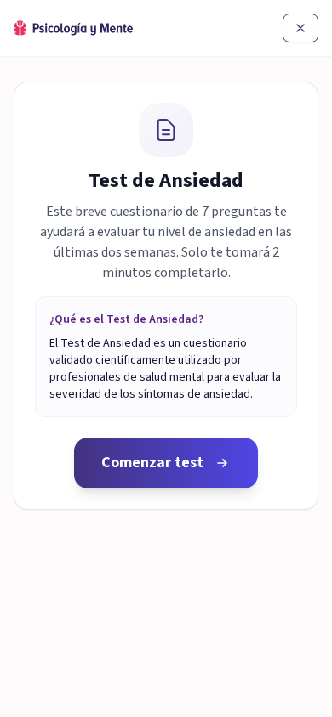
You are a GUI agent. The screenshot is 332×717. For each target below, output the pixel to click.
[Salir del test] (300, 28)
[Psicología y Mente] (73, 28)
